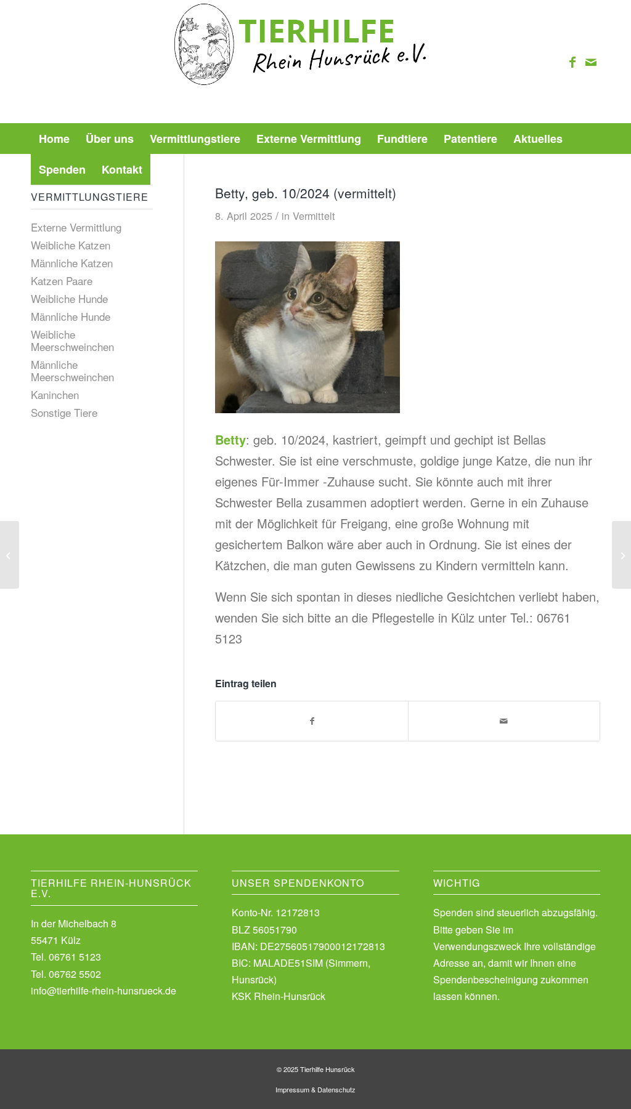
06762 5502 (75, 974)
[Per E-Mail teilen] (504, 721)
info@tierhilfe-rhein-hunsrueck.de (103, 990)
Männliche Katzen (72, 262)
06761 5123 (75, 957)
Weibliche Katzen (70, 244)
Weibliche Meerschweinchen (72, 340)
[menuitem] (54, 138)
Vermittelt (314, 215)
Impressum (292, 1089)
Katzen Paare (61, 280)
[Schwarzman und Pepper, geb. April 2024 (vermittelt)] (621, 555)
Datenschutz (336, 1089)
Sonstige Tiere (64, 412)
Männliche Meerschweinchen (72, 370)
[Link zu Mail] (591, 61)
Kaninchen (55, 394)
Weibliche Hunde (69, 298)
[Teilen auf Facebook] (311, 721)
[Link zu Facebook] (572, 61)
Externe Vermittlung (76, 227)
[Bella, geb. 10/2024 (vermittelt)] (9, 555)
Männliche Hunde (70, 316)
